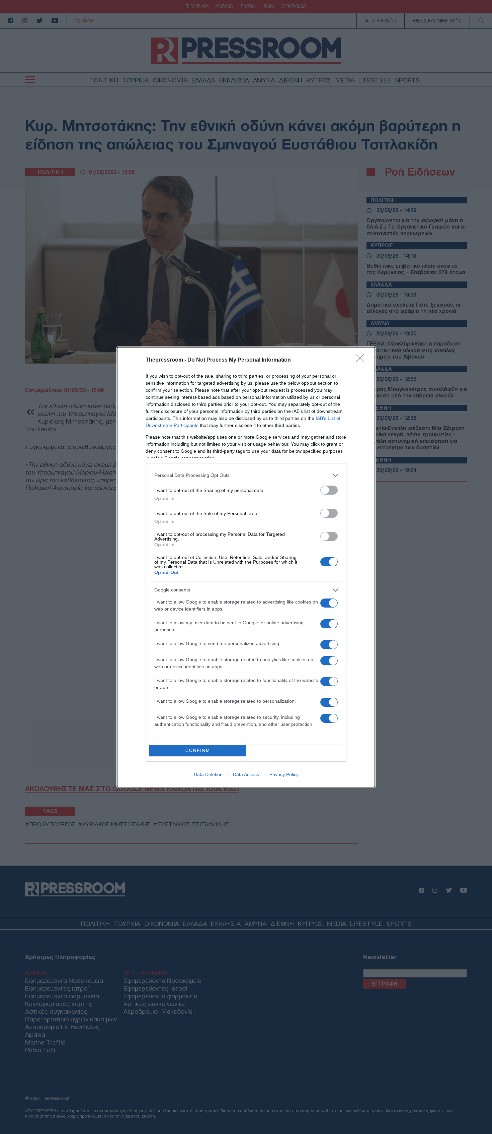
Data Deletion (208, 774)
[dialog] (246, 567)
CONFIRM (197, 750)
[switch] (329, 490)
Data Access (246, 774)
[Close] (361, 360)
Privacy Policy (284, 774)
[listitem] (246, 475)
